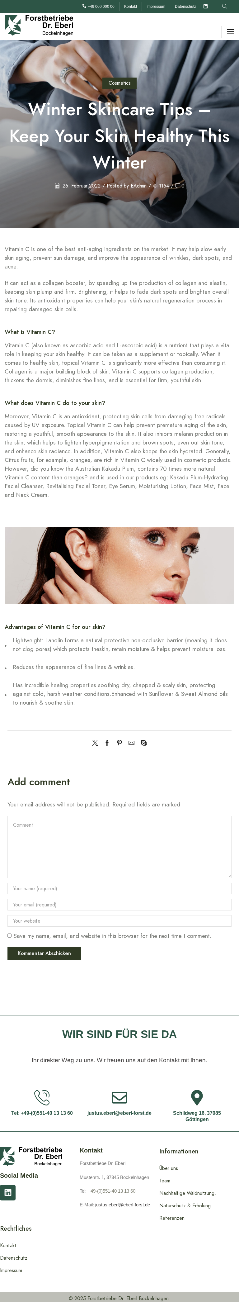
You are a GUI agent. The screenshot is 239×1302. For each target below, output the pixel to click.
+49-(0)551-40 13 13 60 (111, 1191)
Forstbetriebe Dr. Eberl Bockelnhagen (128, 1298)
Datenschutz (185, 6)
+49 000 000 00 (101, 6)
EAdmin (139, 185)
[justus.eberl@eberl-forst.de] (119, 1097)
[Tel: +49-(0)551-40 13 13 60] (42, 1097)
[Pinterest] (119, 743)
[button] (224, 6)
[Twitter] (96, 743)
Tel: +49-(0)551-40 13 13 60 (42, 1113)
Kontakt (130, 6)
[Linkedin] (205, 6)
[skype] (142, 743)
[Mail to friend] (131, 743)
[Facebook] (107, 743)
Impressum (156, 6)
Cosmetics (120, 83)
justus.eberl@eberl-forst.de (119, 1113)
